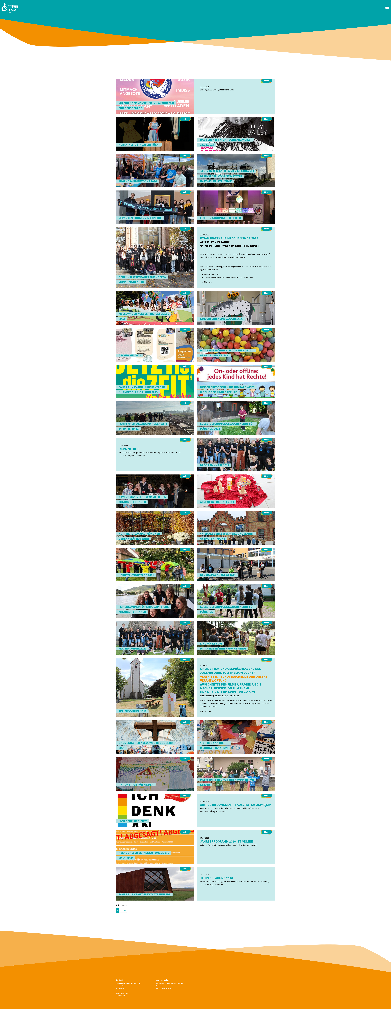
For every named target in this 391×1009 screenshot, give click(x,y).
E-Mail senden (120, 996)
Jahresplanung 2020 (216, 878)
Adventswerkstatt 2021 (217, 502)
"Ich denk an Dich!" (133, 821)
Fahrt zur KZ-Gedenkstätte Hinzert (144, 894)
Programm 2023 (130, 355)
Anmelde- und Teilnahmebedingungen (169, 983)
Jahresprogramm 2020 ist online (226, 841)
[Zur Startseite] (10, 7)
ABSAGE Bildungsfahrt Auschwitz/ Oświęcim (235, 805)
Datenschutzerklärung (164, 988)
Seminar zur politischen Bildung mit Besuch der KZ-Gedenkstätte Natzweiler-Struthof (227, 176)
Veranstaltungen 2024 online (140, 218)
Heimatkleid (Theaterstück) (139, 145)
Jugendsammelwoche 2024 (138, 181)
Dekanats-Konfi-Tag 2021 (218, 575)
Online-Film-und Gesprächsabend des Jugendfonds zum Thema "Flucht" (230, 671)
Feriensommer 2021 (132, 648)
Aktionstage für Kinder (136, 784)
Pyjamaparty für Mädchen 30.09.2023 (229, 238)
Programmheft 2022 (214, 465)
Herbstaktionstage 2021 (136, 575)
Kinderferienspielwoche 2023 (221, 319)
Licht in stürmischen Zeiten (220, 218)
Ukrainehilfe (129, 449)
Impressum (160, 986)
